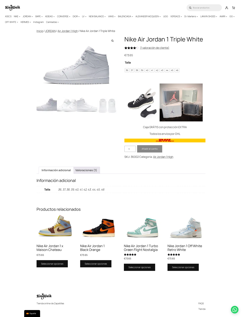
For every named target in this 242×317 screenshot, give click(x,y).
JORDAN (50, 31)
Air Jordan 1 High (68, 31)
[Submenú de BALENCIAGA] (132, 16)
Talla (128, 62)
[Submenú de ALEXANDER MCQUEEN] (160, 16)
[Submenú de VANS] (115, 16)
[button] (112, 41)
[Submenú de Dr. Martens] (197, 16)
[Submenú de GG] (234, 16)
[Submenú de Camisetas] (58, 22)
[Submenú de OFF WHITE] (17, 22)
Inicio (40, 31)
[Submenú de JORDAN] (32, 16)
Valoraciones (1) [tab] (86, 170)
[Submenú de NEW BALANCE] (105, 16)
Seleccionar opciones (52, 263)
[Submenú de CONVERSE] (69, 16)
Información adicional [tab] (56, 170)
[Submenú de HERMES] (30, 22)
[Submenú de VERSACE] (181, 16)
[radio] (127, 70)
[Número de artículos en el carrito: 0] (233, 7)
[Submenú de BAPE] (42, 16)
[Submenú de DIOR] (79, 16)
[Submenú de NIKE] (19, 16)
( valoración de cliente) (154, 48)
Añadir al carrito (150, 148)
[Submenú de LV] (85, 16)
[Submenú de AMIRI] (226, 16)
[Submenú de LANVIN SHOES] (216, 16)
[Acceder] (226, 7)
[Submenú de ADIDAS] (54, 16)
